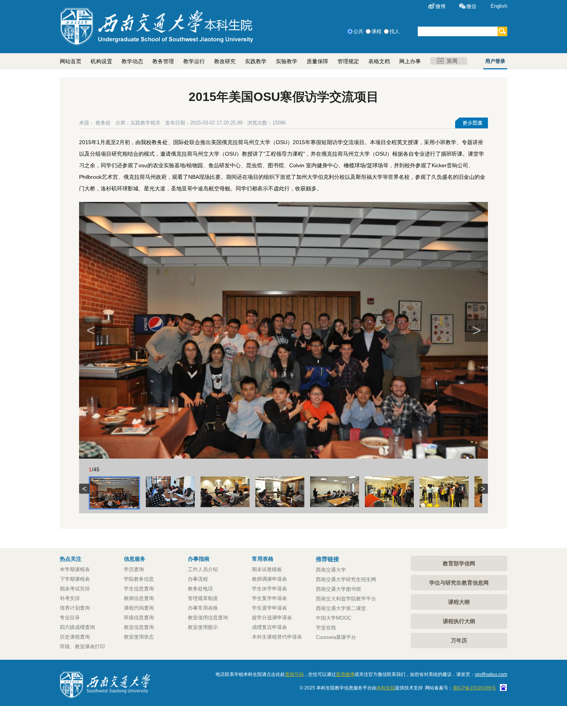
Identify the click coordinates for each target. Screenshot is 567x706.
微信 (471, 6)
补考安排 (70, 598)
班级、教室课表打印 (82, 646)
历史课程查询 (75, 637)
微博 (440, 6)
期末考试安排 (75, 589)
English (499, 6)
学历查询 (134, 569)
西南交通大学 (331, 570)
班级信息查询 (139, 617)
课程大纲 (459, 602)
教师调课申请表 (269, 579)
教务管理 (163, 61)
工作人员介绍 (203, 569)
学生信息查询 (139, 589)
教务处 (103, 123)
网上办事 (410, 61)
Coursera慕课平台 (336, 637)
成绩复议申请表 (269, 627)
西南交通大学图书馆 (338, 589)
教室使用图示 (203, 627)
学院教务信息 (139, 579)
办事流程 (198, 579)
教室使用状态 (139, 637)
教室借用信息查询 (208, 617)
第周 (452, 61)
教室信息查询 (139, 627)
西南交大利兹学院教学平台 (346, 599)
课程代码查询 (139, 608)
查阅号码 (294, 674)
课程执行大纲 (459, 621)
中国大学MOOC (333, 618)
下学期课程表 (75, 579)
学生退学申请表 (269, 608)
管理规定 (348, 61)
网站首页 (70, 61)
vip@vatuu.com (491, 674)
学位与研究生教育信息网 (459, 583)
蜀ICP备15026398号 (474, 688)
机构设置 (101, 61)
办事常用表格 (203, 608)
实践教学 (256, 61)
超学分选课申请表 (272, 617)
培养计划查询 (75, 608)
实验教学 (286, 61)
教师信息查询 (139, 598)
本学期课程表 (75, 569)
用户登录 (495, 61)
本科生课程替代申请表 (277, 637)
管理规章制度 (203, 598)
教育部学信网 (459, 563)
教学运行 (194, 61)
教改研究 (225, 61)
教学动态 (132, 61)
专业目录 (70, 617)
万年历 (459, 640)
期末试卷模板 (267, 569)
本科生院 (385, 688)
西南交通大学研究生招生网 (346, 579)
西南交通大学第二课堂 (341, 608)
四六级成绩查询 (77, 627)
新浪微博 (345, 674)
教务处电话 (200, 589)
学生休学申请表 (269, 589)
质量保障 (317, 61)
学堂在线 (326, 627)
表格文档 (379, 61)
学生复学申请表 (269, 598)
